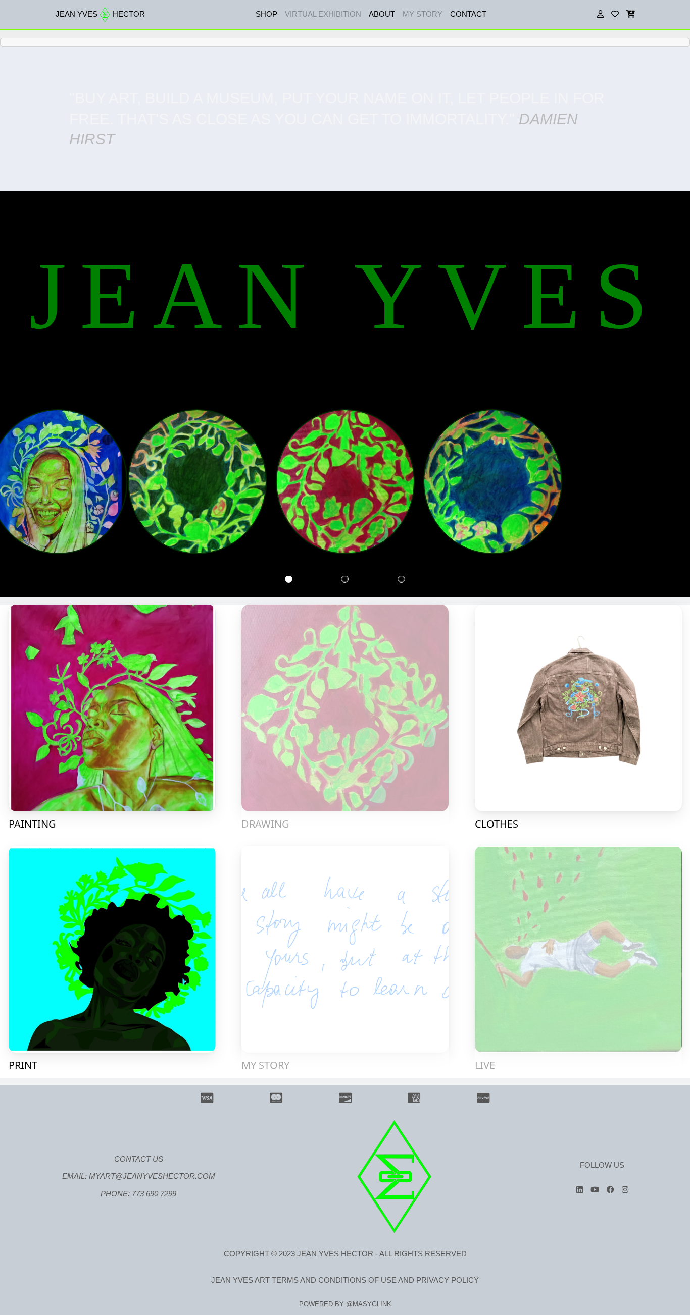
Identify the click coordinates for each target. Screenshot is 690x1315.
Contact (468, 14)
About (382, 14)
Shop (266, 14)
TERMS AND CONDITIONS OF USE (334, 1259)
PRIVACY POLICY (447, 1259)
